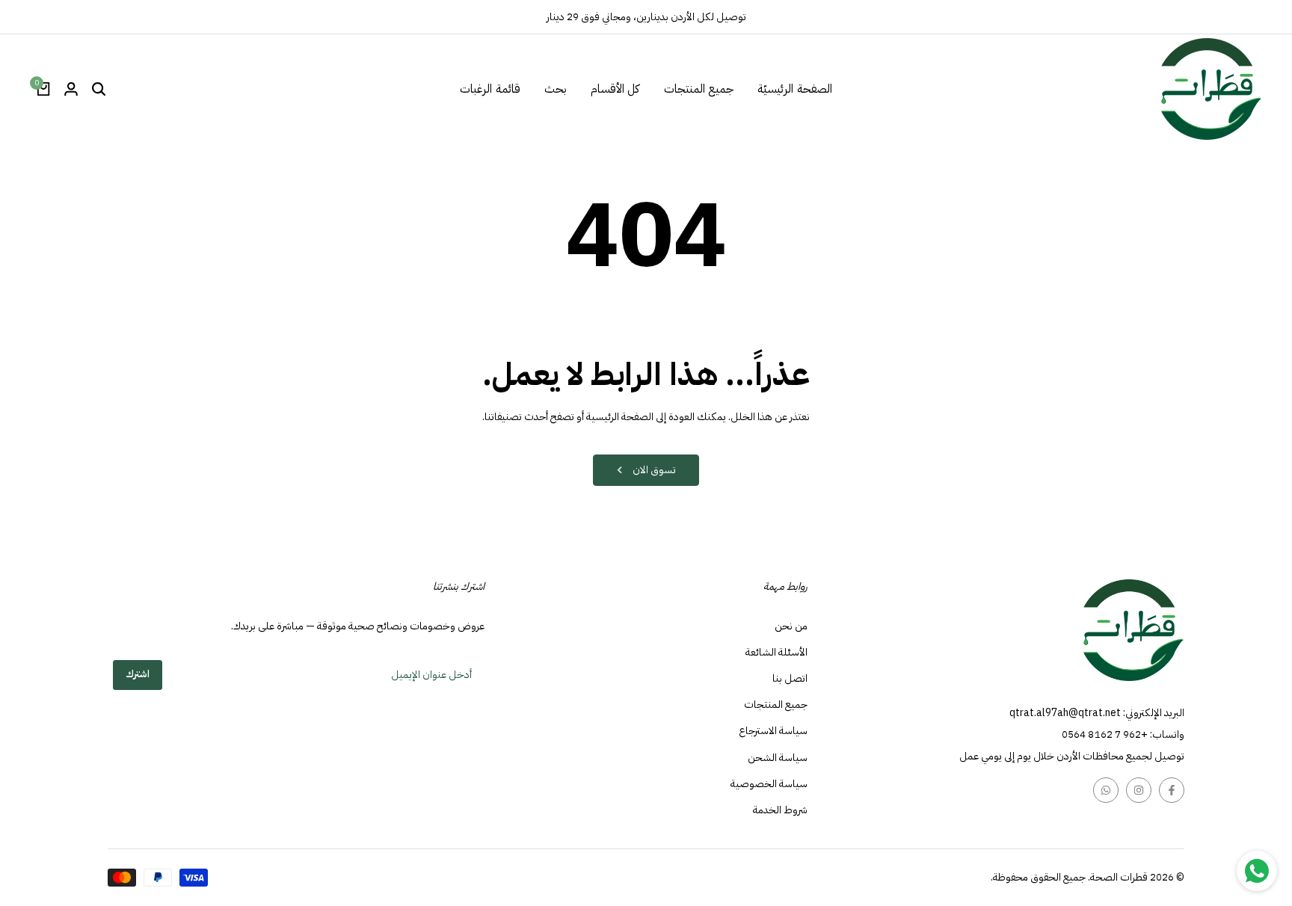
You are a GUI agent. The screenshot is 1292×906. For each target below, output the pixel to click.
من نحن (791, 626)
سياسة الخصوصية (769, 784)
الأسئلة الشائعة (776, 652)
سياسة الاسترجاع (773, 731)
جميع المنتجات (776, 704)
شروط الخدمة (780, 810)
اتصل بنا (790, 678)
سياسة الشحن (778, 757)
